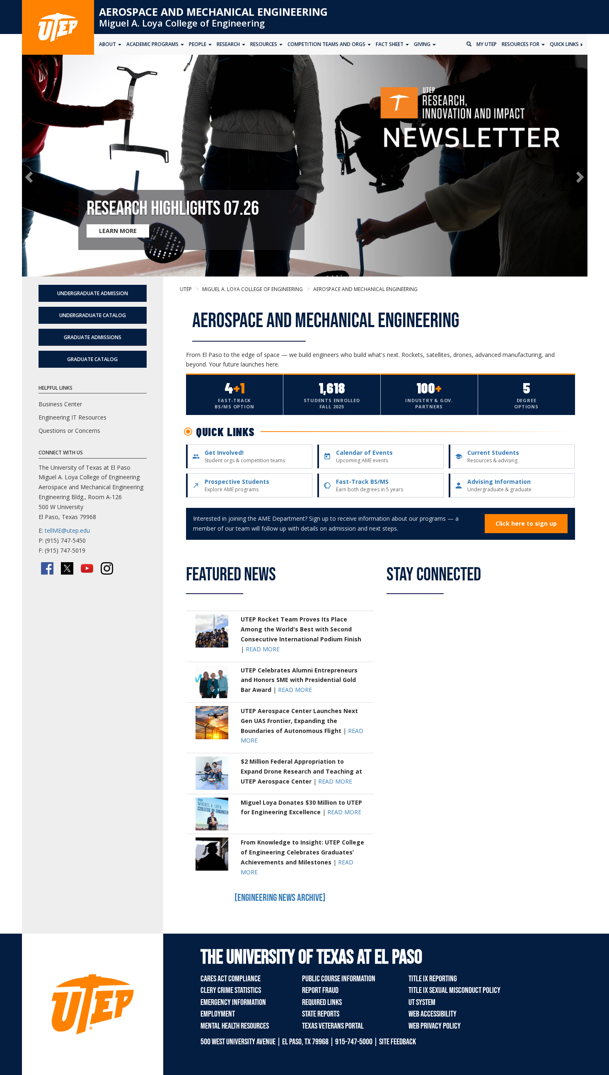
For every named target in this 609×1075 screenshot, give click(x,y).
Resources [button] (264, 44)
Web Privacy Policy (434, 1026)
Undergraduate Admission (92, 293)
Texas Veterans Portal (333, 1026)
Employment (218, 1014)
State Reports (320, 1014)
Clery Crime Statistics (231, 990)
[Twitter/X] (67, 568)
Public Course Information (338, 979)
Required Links (322, 1002)
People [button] (198, 44)
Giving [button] (423, 44)
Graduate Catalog (92, 359)
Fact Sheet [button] (390, 44)
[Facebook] (47, 568)
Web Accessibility (432, 1014)
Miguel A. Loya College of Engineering (182, 23)
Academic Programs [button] (153, 44)
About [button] (108, 44)
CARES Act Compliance (231, 979)
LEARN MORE (118, 231)
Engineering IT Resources (72, 417)
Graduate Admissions (92, 337)
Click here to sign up (526, 523)
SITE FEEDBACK (397, 1042)
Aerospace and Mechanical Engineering (213, 12)
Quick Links (565, 44)
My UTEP (486, 44)
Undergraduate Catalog (92, 315)
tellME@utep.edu (67, 530)
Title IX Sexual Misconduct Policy (454, 990)
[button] (30, 177)
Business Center (60, 404)
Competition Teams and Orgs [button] (327, 44)
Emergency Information (233, 1002)
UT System (421, 1002)
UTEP (186, 289)
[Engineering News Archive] (280, 898)
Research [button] (229, 44)
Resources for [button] (521, 44)
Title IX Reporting (432, 979)
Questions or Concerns (69, 430)
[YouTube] (87, 568)
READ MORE (263, 649)
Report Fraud (320, 990)
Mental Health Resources (235, 1026)
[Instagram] (107, 568)
